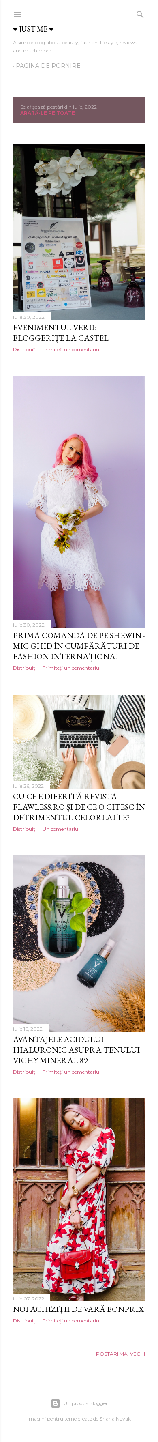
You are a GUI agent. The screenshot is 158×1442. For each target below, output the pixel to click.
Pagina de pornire (48, 65)
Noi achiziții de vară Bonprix (78, 1309)
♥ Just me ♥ (33, 29)
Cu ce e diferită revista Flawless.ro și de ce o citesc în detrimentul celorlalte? (79, 807)
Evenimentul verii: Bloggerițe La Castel (61, 332)
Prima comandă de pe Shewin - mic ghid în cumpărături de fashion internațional (79, 646)
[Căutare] (140, 13)
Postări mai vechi (120, 1354)
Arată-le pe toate (47, 113)
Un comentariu (60, 829)
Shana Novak (115, 1419)
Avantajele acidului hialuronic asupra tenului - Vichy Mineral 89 (78, 1050)
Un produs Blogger (86, 1403)
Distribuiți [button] (24, 349)
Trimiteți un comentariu (71, 349)
